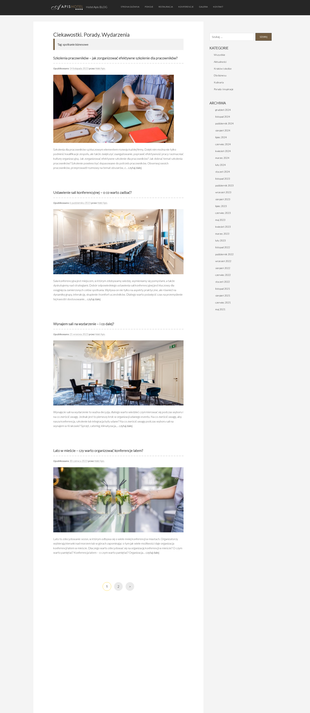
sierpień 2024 (222, 130)
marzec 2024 (222, 157)
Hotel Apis (100, 68)
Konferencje (186, 6)
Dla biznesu (220, 75)
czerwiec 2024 (223, 144)
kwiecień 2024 (223, 151)
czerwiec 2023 (223, 212)
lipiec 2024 (221, 137)
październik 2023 (224, 185)
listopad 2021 (222, 288)
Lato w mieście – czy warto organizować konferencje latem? (98, 450)
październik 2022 (224, 254)
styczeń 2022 (222, 281)
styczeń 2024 (222, 171)
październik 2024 (224, 123)
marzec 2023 (222, 233)
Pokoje (149, 6)
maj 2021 (220, 309)
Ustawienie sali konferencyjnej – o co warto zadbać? (92, 192)
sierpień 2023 (222, 199)
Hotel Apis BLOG (96, 7)
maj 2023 (220, 219)
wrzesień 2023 (223, 192)
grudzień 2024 (223, 109)
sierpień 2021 (222, 295)
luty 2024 (220, 164)
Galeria (203, 6)
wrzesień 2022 (223, 261)
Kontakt (218, 6)
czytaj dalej (135, 168)
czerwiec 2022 (223, 274)
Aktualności (220, 61)
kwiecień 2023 (223, 226)
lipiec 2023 (221, 206)
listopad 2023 (222, 178)
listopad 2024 (222, 116)
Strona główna (130, 6)
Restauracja (166, 6)
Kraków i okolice (223, 68)
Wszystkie (219, 54)
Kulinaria (219, 82)
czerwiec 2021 (223, 302)
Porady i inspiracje (223, 89)
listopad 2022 (222, 247)
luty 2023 (220, 240)
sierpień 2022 (222, 268)
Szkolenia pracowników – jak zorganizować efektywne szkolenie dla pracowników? (115, 58)
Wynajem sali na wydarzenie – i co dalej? (83, 324)
